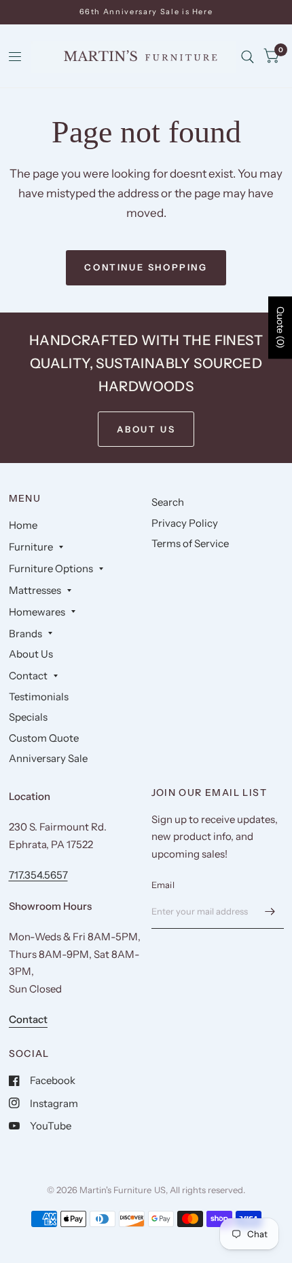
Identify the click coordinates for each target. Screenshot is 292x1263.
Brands (25, 633)
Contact (28, 675)
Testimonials (39, 696)
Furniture (31, 546)
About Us (31, 653)
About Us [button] (146, 429)
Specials (28, 716)
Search (167, 502)
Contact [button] (28, 1019)
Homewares (37, 611)
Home (23, 525)
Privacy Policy (184, 523)
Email (163, 884)
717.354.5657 (38, 874)
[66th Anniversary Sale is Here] (146, 11)
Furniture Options (51, 568)
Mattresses (35, 590)
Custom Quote (44, 737)
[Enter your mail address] (270, 911)
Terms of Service (190, 543)
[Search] (247, 56)
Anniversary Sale (48, 758)
